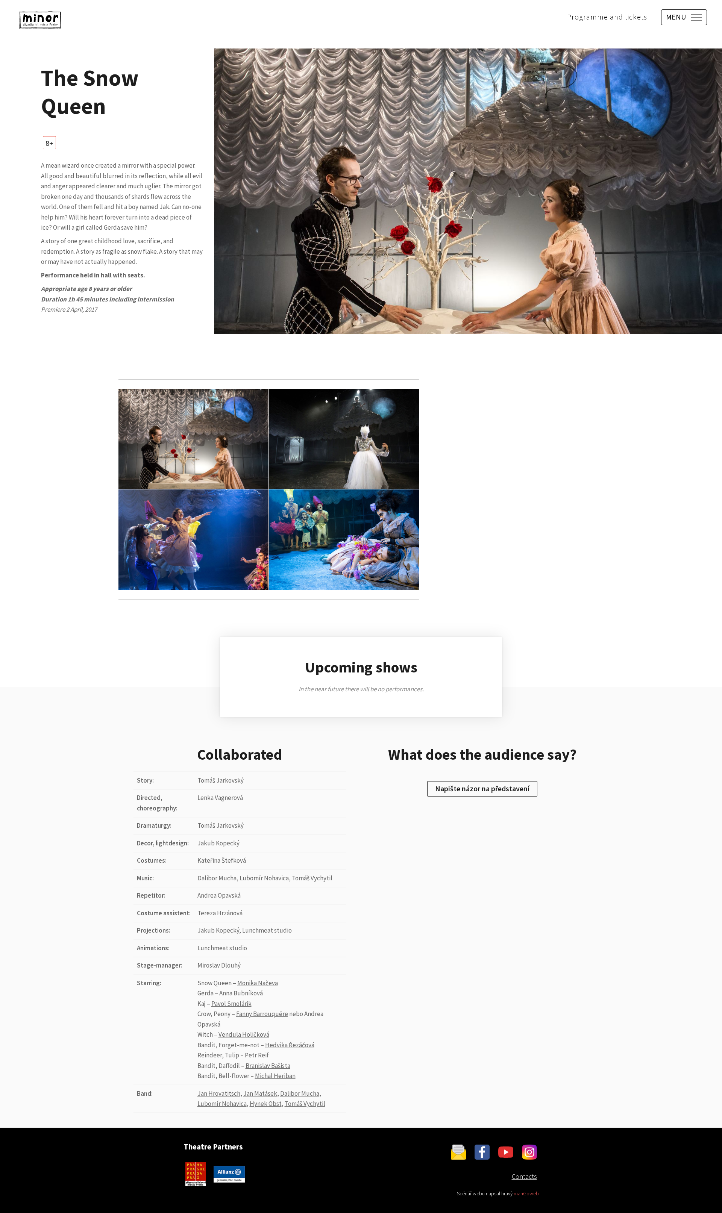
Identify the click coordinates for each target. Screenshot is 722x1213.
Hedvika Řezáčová (289, 1045)
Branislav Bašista (268, 1066)
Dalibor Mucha (299, 1093)
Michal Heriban (275, 1076)
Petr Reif (257, 1055)
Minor (40, 20)
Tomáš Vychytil (305, 1103)
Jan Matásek (260, 1093)
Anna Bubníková (241, 993)
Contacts (524, 1176)
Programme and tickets (607, 16)
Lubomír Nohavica (222, 1103)
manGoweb (526, 1193)
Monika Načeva (257, 983)
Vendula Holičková (243, 1034)
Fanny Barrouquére (262, 1014)
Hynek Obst (266, 1103)
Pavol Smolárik (231, 1003)
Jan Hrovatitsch (218, 1093)
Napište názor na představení (482, 788)
